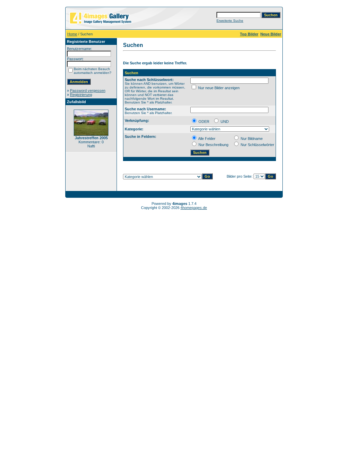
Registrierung (81, 95)
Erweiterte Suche (229, 20)
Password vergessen (87, 91)
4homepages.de (193, 208)
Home (72, 34)
